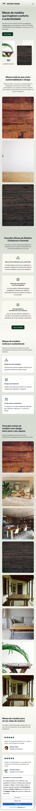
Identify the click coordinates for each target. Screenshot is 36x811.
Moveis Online (13, 4)
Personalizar (17, 797)
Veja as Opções (18, 327)
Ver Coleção (7, 34)
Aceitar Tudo (17, 804)
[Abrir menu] (33, 4)
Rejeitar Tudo (17, 800)
